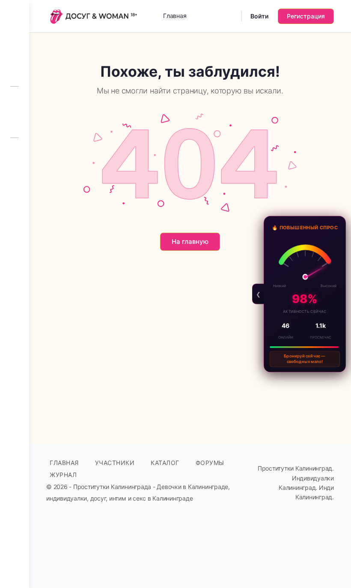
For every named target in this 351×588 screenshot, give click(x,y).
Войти (259, 16)
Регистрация (306, 16)
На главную (190, 241)
